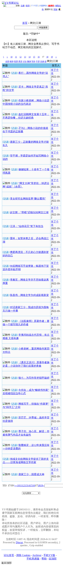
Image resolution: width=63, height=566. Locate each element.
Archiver (36, 555)
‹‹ (7, 57)
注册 (23, 6)
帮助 (44, 558)
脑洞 (29, 61)
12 (20, 57)
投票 (16, 61)
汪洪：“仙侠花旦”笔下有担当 (26, 226)
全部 (7, 61)
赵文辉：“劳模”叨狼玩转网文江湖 (29, 212)
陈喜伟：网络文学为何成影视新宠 (29, 295)
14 (30, 57)
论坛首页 (9, 555)
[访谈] (14, 73)
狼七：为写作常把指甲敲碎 (33, 377)
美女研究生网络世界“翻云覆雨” (28, 198)
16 (39, 57)
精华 (12, 61)
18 (47, 57)
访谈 (42, 61)
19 (52, 57)
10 (11, 57)
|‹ (3, 57)
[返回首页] (10, 2)
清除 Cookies (23, 555)
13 (25, 57)
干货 (38, 61)
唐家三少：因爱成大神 (31, 474)
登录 (28, 6)
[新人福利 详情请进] (9, 6)
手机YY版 (49, 555)
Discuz (19, 542)
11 (16, 57)
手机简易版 (32, 558)
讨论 (25, 61)
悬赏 (20, 61)
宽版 (55, 9)
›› (56, 57)
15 (34, 57)
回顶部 (53, 558)
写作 (33, 61)
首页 (24, 23)
